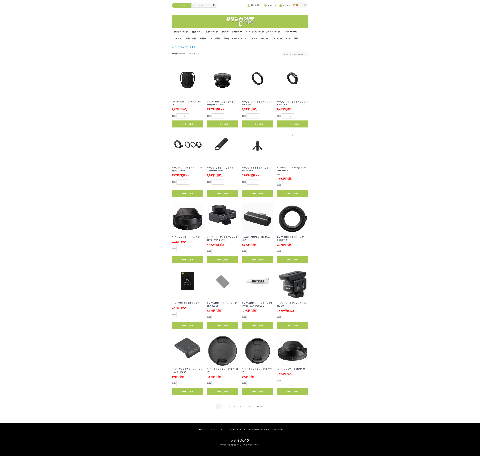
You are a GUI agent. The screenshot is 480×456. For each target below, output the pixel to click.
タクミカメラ (240, 440)
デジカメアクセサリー (232, 31)
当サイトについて (218, 429)
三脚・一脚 (191, 38)
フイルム (178, 38)
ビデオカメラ (212, 31)
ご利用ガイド (202, 429)
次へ (251, 406)
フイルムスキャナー (259, 38)
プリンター (277, 38)
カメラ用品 (215, 38)
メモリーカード (291, 31)
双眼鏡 (203, 38)
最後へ (259, 406)
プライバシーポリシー (236, 429)
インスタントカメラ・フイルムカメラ (263, 31)
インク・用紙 (292, 38)
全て (174, 47)
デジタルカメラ (181, 31)
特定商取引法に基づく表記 (258, 429)
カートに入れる (187, 124)
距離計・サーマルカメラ (235, 38)
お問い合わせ (277, 429)
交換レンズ (197, 31)
